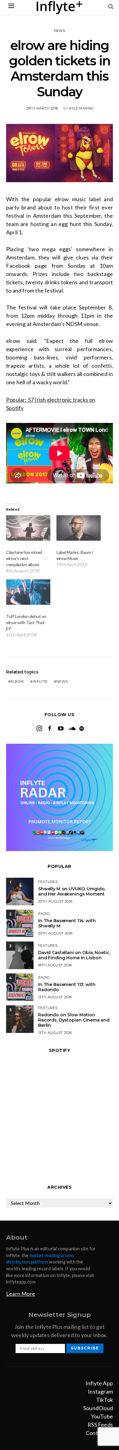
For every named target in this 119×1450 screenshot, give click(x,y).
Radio (43, 913)
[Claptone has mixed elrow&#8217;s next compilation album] (28, 528)
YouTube (102, 1416)
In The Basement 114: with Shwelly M (67, 923)
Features (47, 882)
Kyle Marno (81, 108)
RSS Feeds (100, 1424)
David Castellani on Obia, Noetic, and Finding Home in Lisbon (74, 955)
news (62, 681)
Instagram (100, 1391)
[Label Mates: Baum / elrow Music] (78, 528)
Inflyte (40, 681)
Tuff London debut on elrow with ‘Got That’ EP (26, 622)
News (59, 31)
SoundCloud (98, 1408)
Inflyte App (99, 1383)
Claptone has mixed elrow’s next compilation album (24, 558)
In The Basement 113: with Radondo (67, 987)
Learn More (20, 1293)
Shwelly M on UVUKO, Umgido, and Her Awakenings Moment (71, 891)
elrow (17, 681)
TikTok (104, 1399)
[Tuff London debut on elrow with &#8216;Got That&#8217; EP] (28, 592)
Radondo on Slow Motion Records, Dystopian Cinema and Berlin (74, 1020)
